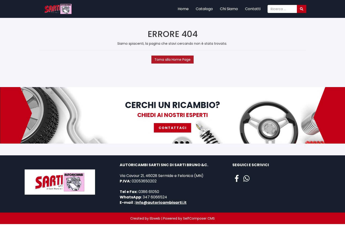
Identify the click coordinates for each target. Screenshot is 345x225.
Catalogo (204, 9)
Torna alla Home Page (172, 59)
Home (183, 9)
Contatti (253, 9)
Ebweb (155, 218)
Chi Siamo (229, 9)
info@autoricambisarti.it (161, 202)
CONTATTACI (173, 127)
